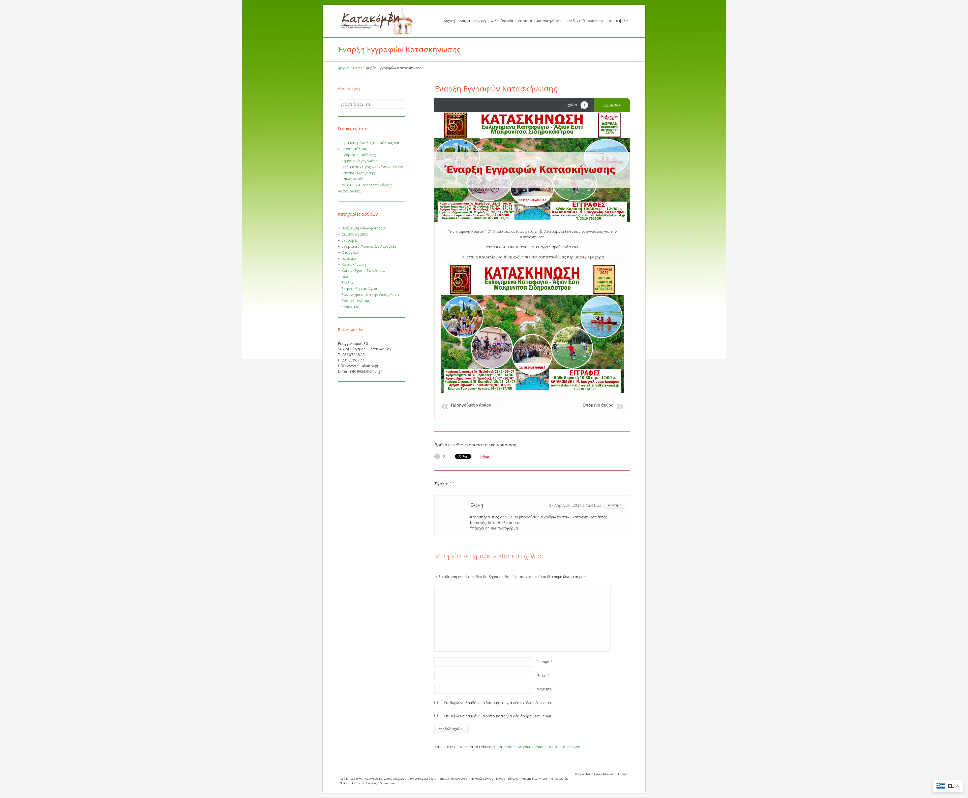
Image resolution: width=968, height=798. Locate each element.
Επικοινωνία (352, 178)
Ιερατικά (348, 258)
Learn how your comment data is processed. (542, 746)
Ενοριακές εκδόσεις (358, 154)
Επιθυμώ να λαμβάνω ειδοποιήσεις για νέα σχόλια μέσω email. (498, 702)
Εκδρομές (349, 240)
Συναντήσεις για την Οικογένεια (370, 294)
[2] (437, 456)
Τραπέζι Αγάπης (355, 300)
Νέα (356, 67)
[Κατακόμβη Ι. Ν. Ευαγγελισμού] (375, 21)
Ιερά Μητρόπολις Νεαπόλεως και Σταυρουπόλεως (373, 778)
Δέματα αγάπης (354, 234)
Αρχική (343, 67)
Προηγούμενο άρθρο (471, 405)
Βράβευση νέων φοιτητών (364, 227)
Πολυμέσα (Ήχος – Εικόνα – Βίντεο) (373, 166)
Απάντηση (614, 505)
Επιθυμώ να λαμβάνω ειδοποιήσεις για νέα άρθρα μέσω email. (498, 715)
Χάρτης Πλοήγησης (358, 172)
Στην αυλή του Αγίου (359, 288)
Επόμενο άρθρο (598, 405)
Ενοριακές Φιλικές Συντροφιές (368, 246)
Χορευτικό (350, 306)
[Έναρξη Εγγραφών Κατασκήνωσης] (532, 167)
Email (543, 675)
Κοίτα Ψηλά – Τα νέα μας (363, 270)
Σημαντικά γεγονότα (359, 160)
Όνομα (544, 661)
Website (544, 688)
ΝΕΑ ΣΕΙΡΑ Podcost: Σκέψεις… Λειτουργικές (368, 783)
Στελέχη (348, 282)
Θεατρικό (349, 252)
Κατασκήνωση (353, 264)
